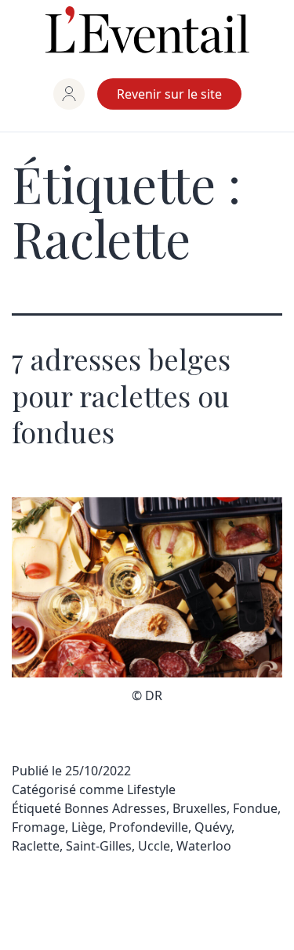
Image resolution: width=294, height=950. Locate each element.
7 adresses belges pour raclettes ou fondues (121, 395)
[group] (69, 94)
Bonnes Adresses (115, 808)
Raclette (36, 845)
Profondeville (148, 827)
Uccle (154, 845)
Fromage (38, 827)
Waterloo (203, 845)
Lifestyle (151, 789)
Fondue (255, 808)
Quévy (212, 827)
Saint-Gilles (99, 845)
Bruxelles (199, 808)
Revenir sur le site (169, 94)
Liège (87, 827)
